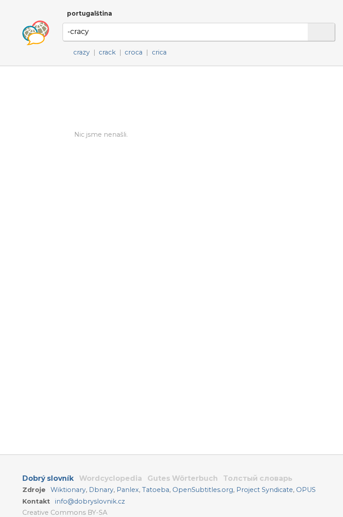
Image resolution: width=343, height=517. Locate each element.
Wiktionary (68, 490)
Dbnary (101, 490)
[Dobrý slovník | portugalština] (35, 33)
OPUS (306, 490)
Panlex (128, 490)
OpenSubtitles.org (202, 490)
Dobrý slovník (48, 478)
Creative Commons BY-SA (64, 513)
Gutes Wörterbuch (182, 478)
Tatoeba (155, 490)
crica (159, 52)
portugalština (89, 13)
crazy (81, 52)
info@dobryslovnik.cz (90, 501)
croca (133, 52)
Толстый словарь (258, 478)
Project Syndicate (264, 490)
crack (107, 52)
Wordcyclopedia (110, 478)
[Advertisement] (199, 98)
